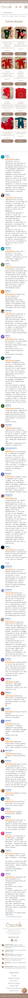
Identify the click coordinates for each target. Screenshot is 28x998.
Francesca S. (8, 832)
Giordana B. (8, 589)
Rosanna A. (8, 760)
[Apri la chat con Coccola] (24, 990)
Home (3, 16)
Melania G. (8, 692)
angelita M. (8, 678)
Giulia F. (7, 546)
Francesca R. (8, 424)
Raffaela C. (8, 816)
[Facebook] (12, 940)
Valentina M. (8, 566)
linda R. (7, 156)
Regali (11, 16)
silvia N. (7, 194)
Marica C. (7, 335)
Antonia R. (8, 405)
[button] (26, 7)
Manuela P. (8, 720)
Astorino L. (8, 850)
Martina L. (8, 291)
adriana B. (8, 357)
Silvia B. (7, 798)
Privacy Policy (15, 996)
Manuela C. (8, 248)
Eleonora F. (8, 473)
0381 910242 (17, 930)
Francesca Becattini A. (11, 448)
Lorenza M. (8, 789)
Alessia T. (7, 873)
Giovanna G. (8, 310)
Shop (7, 16)
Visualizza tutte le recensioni (14, 916)
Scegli (7, 54)
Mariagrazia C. (9, 495)
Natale (16, 16)
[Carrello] (20, 7)
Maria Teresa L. (9, 750)
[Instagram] (16, 940)
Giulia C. (7, 738)
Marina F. (7, 808)
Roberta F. (8, 618)
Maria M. (7, 708)
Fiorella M (8, 659)
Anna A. (7, 263)
